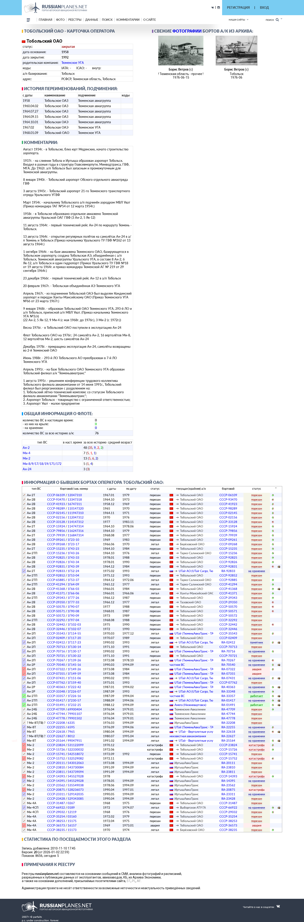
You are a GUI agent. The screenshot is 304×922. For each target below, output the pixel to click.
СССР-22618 (56, 731)
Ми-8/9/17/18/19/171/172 (42, 464)
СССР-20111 (56, 763)
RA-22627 (228, 736)
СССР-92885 (228, 580)
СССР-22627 (56, 736)
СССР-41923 (56, 504)
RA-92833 (228, 571)
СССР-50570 (56, 606)
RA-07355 (228, 673)
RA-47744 (228, 714)
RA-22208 (228, 722)
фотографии (187, 31)
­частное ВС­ (177, 664)
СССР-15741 (56, 754)
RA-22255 (228, 727)
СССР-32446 (56, 629)
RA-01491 (228, 705)
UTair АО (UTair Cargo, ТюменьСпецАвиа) (206, 571)
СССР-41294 (56, 584)
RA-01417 (228, 700)
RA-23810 (228, 767)
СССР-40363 (56, 687)
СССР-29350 (56, 602)
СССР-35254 (56, 816)
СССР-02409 (56, 638)
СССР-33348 (56, 691)
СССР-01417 (56, 700)
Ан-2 (26, 448)
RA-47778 (228, 718)
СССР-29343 (56, 597)
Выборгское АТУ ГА (193, 807)
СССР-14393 (56, 776)
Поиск (271, 20)
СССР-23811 (56, 772)
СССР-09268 (56, 544)
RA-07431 (228, 678)
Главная (45, 19)
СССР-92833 (56, 571)
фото (60, 19)
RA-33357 (228, 696)
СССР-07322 (56, 669)
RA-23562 (228, 785)
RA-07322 (228, 669)
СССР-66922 (56, 807)
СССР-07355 (56, 673)
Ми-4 (26, 453)
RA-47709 (228, 709)
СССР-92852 (56, 575)
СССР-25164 (56, 740)
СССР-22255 (56, 727)
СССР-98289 (56, 508)
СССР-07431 (56, 678)
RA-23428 (228, 798)
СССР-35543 (56, 633)
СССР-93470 (56, 499)
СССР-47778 (56, 718)
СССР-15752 (56, 758)
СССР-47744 (56, 714)
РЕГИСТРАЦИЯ (238, 7)
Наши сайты (237, 19)
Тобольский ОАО (191, 495)
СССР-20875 (56, 789)
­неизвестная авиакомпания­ (188, 736)
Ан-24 (27, 469)
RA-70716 (228, 651)
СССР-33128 (56, 522)
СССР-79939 (56, 535)
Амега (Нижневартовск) (190, 705)
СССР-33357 (56, 696)
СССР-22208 (56, 722)
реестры (74, 19)
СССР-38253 (56, 821)
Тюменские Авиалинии (190, 709)
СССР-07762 (56, 682)
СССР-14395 (56, 781)
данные (91, 19)
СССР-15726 (56, 749)
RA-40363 (228, 687)
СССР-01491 (56, 705)
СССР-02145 (56, 513)
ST (129, 881)
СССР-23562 (56, 785)
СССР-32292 (56, 620)
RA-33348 (228, 691)
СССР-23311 (56, 794)
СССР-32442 (56, 624)
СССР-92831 (56, 566)
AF (139, 881)
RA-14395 (228, 781)
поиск (107, 19)
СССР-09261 (56, 539)
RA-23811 (228, 772)
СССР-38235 (56, 830)
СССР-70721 (56, 656)
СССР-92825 (56, 557)
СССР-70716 (56, 651)
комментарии (128, 19)
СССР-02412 (56, 642)
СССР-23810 (56, 767)
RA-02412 (228, 642)
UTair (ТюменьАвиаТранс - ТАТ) (195, 633)
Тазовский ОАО (190, 602)
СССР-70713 (56, 647)
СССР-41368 (56, 589)
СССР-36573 (56, 825)
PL (134, 881)
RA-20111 (228, 763)
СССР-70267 (56, 660)
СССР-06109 (56, 495)
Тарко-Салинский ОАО (195, 553)
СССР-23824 (56, 745)
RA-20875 (228, 789)
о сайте (149, 19)
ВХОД (264, 7)
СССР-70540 (56, 664)
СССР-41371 (56, 593)
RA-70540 (228, 664)
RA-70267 (228, 660)
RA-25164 (228, 740)
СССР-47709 (56, 709)
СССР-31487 (56, 803)
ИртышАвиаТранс (186, 722)
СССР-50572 (56, 615)
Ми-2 (26, 458)
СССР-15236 (56, 553)
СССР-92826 (56, 562)
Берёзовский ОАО (192, 544)
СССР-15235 (56, 548)
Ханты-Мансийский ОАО (197, 593)
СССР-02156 (56, 517)
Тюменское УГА (72, 63)
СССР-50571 (56, 611)
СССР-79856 (56, 531)
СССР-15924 (56, 526)
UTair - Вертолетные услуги (197, 731)
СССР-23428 (56, 798)
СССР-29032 (56, 812)
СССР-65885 (56, 580)
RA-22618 (228, 731)
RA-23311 (228, 794)
